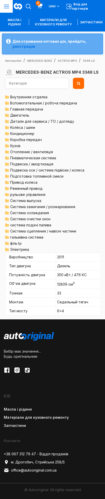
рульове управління (27, 194)
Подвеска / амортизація (31, 164)
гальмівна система (26, 237)
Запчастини (91, 22)
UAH (52, 6)
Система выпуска (25, 200)
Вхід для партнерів (80, 6)
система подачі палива (30, 225)
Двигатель (19, 115)
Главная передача (26, 109)
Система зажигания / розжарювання (42, 207)
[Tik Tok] (27, 370)
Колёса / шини (22, 127)
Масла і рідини (18, 409)
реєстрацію (23, 46)
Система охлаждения (29, 213)
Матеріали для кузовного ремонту (53, 22)
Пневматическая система (33, 158)
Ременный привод (26, 188)
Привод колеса (23, 182)
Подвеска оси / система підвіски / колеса (47, 170)
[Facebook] (7, 370)
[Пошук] (78, 83)
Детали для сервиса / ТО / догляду (42, 121)
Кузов (15, 146)
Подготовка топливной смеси (36, 176)
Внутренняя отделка (28, 97)
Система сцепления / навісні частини (43, 231)
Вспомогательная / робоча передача (43, 103)
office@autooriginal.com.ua (34, 470)
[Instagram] (17, 370)
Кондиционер (22, 133)
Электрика (19, 249)
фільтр (16, 243)
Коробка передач (26, 139)
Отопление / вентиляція (31, 152)
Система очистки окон (30, 219)
